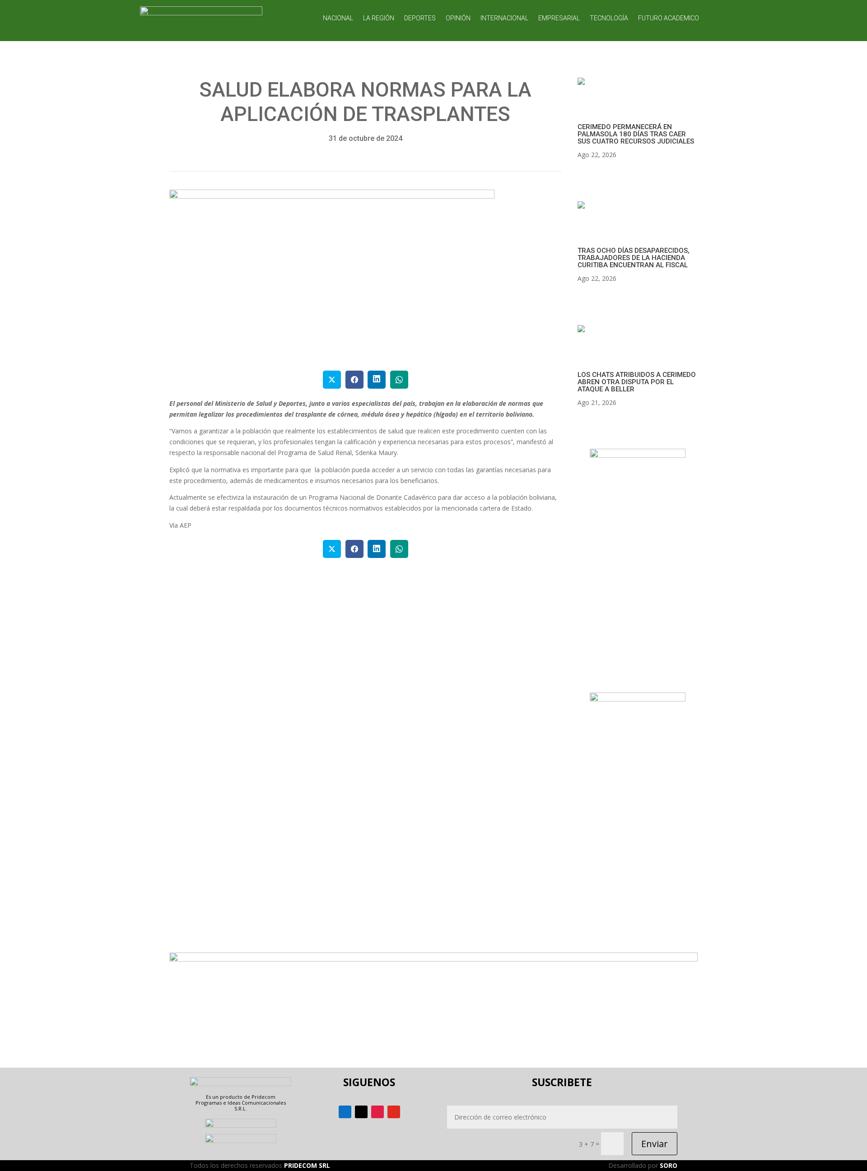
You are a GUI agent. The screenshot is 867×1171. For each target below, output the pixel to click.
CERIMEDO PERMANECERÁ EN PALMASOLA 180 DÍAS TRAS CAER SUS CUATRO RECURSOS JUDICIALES (636, 134)
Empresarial (559, 18)
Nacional (338, 18)
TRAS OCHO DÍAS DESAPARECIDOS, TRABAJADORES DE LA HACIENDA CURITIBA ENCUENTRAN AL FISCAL (634, 257)
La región (378, 18)
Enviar (654, 1144)
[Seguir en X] (361, 1112)
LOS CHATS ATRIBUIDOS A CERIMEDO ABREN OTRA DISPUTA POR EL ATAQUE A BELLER (637, 382)
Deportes (420, 18)
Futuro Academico (668, 18)
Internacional (504, 18)
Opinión (458, 18)
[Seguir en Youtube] (393, 1112)
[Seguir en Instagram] (377, 1112)
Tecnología (609, 18)
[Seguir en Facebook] (345, 1112)
